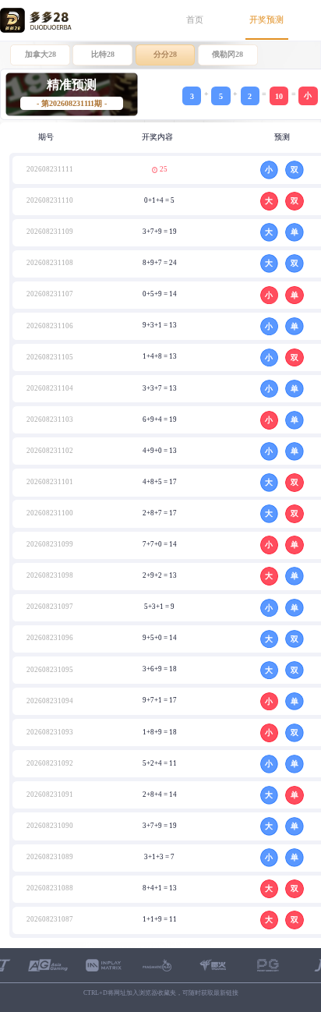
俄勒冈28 (227, 54)
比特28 (103, 54)
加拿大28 (40, 54)
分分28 (165, 54)
